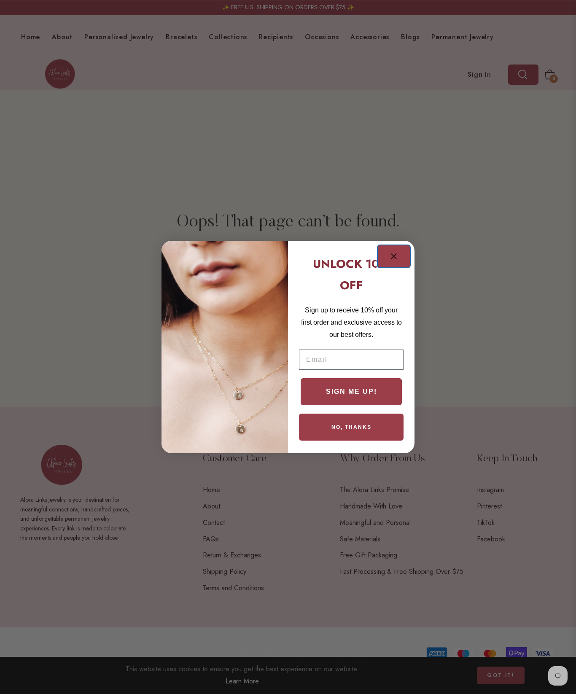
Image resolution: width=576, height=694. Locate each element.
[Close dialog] (393, 256)
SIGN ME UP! (351, 391)
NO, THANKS (351, 427)
